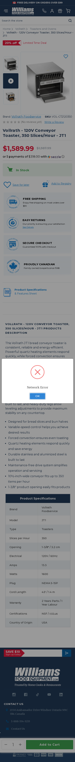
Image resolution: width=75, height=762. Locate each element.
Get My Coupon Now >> (37, 422)
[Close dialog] (71, 350)
